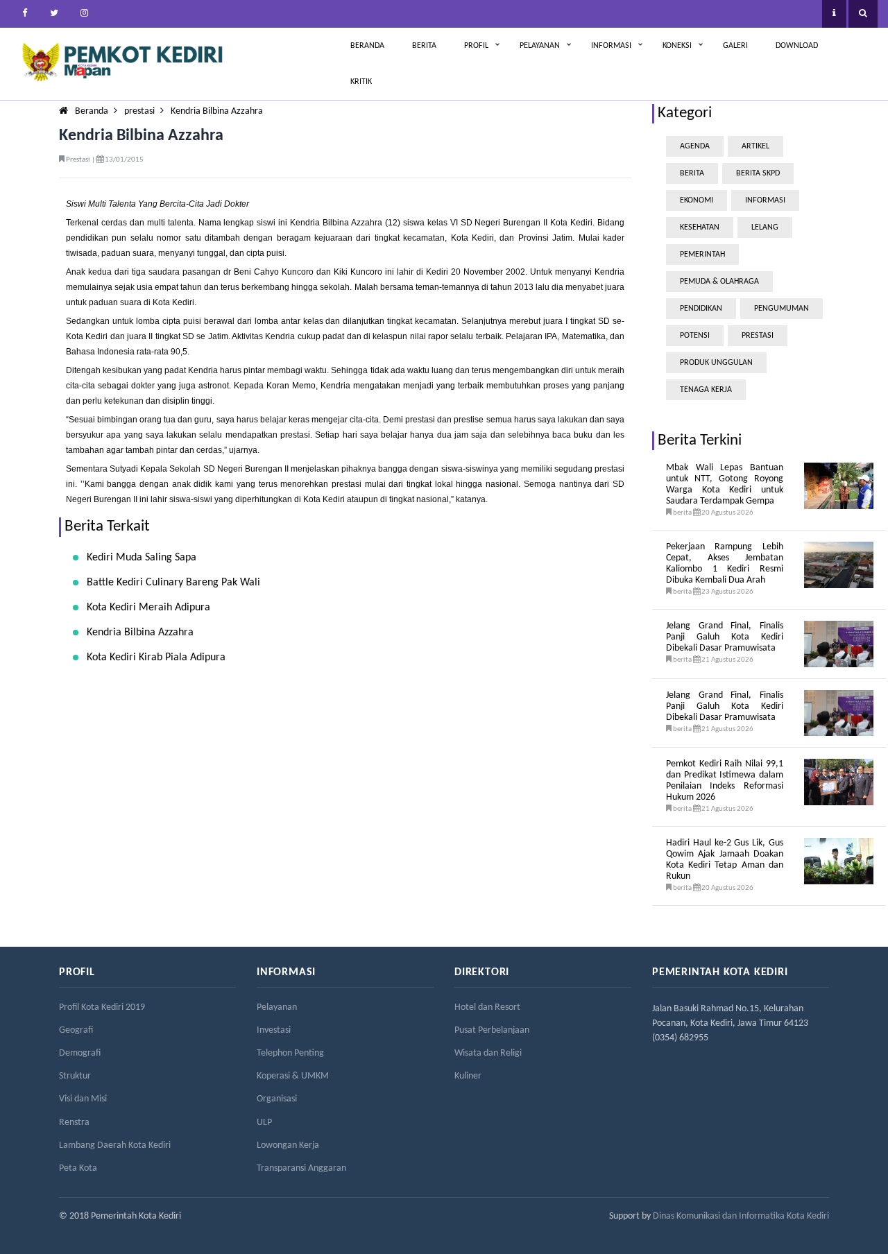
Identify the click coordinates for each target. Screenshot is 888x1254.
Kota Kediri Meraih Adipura (148, 607)
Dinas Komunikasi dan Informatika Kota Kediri (741, 1216)
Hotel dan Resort (487, 1007)
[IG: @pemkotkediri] (84, 14)
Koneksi (677, 46)
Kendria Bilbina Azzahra (217, 111)
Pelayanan (540, 46)
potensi (695, 336)
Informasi (611, 46)
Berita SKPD (758, 173)
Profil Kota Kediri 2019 (102, 1007)
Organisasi (277, 1099)
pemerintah (702, 254)
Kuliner (467, 1076)
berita (692, 173)
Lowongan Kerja (288, 1145)
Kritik (361, 82)
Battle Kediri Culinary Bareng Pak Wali (173, 582)
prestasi (139, 111)
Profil (476, 46)
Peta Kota (78, 1168)
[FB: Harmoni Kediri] (24, 14)
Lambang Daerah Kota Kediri (115, 1145)
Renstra (74, 1122)
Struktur (75, 1076)
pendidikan (701, 308)
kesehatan (699, 227)
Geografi (76, 1030)
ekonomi (696, 200)
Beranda (367, 46)
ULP (264, 1122)
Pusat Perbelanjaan (491, 1030)
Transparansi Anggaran (301, 1168)
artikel (755, 146)
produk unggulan (716, 363)
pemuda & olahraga (719, 281)
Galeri (735, 46)
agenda (695, 146)
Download (797, 46)
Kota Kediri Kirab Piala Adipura (156, 657)
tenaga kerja (706, 390)
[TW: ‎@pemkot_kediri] (54, 14)
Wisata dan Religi (488, 1053)
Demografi (80, 1053)
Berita (424, 46)
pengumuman (781, 308)
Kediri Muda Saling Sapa (141, 557)
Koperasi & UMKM (293, 1076)
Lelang (764, 227)
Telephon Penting (290, 1053)
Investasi (274, 1030)
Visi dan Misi (83, 1099)
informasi (765, 200)
